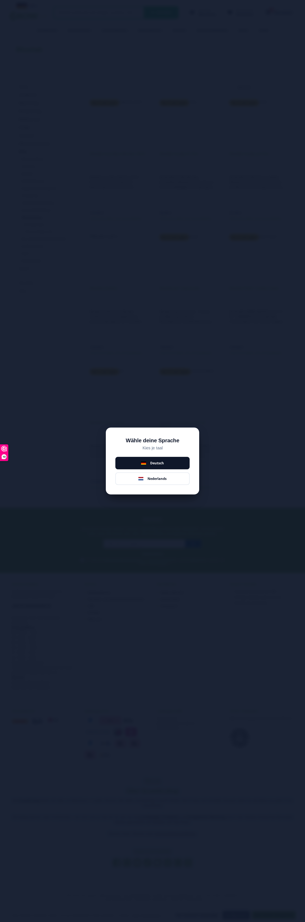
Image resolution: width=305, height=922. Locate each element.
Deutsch (157, 463)
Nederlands (157, 478)
